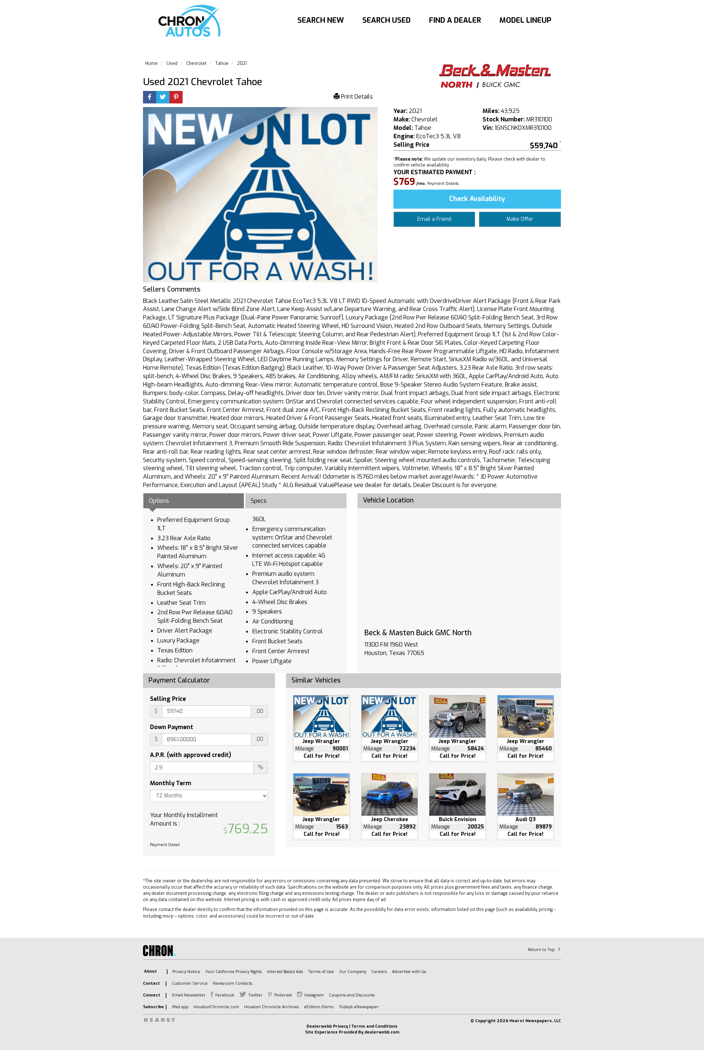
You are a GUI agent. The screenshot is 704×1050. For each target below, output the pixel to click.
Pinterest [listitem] (283, 995)
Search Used (386, 20)
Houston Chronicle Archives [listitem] (271, 1007)
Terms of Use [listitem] (321, 971)
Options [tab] (159, 501)
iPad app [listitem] (180, 1007)
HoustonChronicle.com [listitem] (216, 1007)
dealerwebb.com (381, 1032)
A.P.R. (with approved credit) (190, 755)
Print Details (356, 96)
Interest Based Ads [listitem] (285, 971)
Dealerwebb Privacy (327, 1026)
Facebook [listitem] (224, 995)
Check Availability (477, 198)
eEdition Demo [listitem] (319, 1007)
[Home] (191, 21)
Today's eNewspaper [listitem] (359, 1007)
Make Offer (520, 219)
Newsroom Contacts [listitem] (232, 983)
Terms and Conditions (374, 1026)
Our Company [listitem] (352, 971)
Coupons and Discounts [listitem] (352, 995)
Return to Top (541, 949)
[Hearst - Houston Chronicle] (495, 77)
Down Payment (171, 727)
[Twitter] (162, 98)
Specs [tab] (259, 501)
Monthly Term (170, 783)
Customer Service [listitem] (190, 983)
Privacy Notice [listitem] (186, 971)
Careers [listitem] (379, 971)
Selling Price (168, 699)
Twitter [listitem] (255, 995)
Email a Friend (434, 219)
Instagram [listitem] (314, 995)
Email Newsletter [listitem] (189, 995)
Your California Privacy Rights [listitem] (233, 971)
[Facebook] (149, 98)
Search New (320, 20)
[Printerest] (176, 98)
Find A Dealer (455, 20)
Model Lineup (525, 20)
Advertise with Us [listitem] (409, 971)
